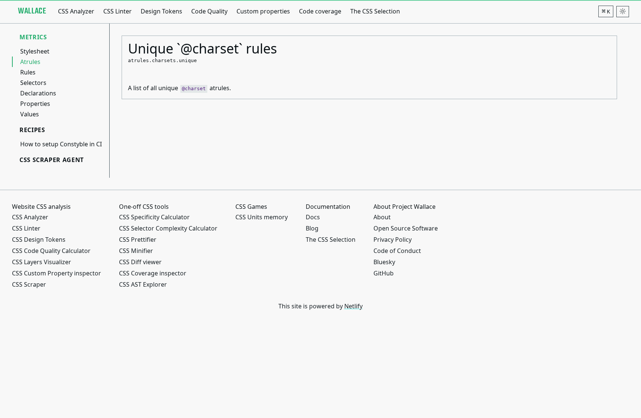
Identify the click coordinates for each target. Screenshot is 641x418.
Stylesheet (34, 51)
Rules (28, 72)
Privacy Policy (392, 239)
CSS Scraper (29, 284)
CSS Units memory (261, 217)
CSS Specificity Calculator (154, 217)
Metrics (33, 37)
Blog (312, 228)
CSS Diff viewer (140, 262)
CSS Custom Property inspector (56, 273)
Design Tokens (161, 11)
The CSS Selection (375, 11)
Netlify (353, 306)
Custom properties (263, 11)
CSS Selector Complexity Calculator (168, 228)
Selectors (33, 83)
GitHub (383, 273)
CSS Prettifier (137, 239)
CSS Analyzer (76, 11)
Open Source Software (405, 228)
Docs (313, 217)
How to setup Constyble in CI (61, 144)
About (382, 217)
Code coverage (320, 11)
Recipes (32, 130)
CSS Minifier (136, 251)
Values (29, 114)
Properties (35, 104)
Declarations (38, 93)
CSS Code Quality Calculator (51, 251)
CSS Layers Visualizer (41, 262)
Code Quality (209, 11)
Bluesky (384, 262)
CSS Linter (117, 11)
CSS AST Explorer (143, 284)
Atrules (30, 62)
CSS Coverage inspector (152, 273)
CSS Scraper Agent (51, 160)
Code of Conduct (397, 251)
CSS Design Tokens (38, 239)
